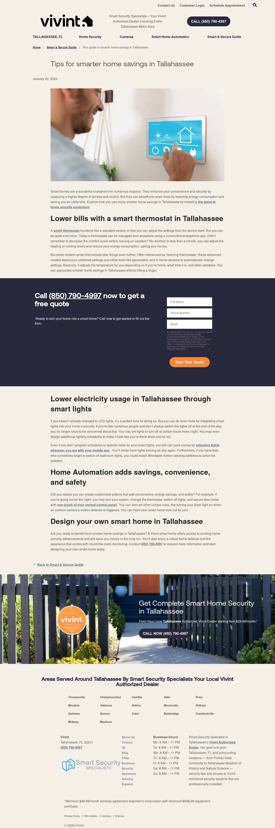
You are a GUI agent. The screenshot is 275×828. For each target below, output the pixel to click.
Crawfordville (205, 713)
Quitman (74, 713)
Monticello (171, 705)
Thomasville (76, 697)
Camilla (137, 697)
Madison (106, 722)
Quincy (105, 713)
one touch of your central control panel (87, 504)
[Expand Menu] (103, 36)
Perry (199, 697)
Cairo (135, 713)
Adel (167, 697)
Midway (73, 722)
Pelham (201, 705)
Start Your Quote (189, 362)
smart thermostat (67, 230)
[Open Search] (255, 5)
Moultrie (74, 705)
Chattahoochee (110, 697)
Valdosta (106, 705)
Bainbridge (171, 713)
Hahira (136, 705)
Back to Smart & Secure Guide (60, 564)
